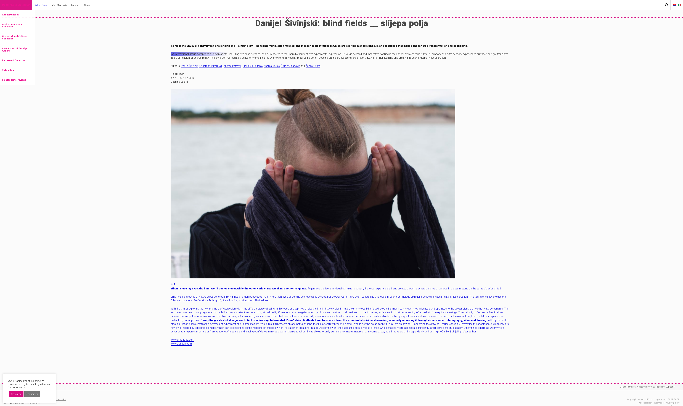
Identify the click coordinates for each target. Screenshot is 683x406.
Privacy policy (672, 402)
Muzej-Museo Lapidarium (16, 5)
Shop (87, 5)
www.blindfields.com (182, 339)
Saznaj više (32, 394)
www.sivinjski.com (181, 343)
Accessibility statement (651, 402)
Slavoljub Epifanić (253, 66)
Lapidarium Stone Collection (12, 25)
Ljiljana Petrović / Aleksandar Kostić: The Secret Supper (648, 386)
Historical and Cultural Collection (14, 37)
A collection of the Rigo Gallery (15, 49)
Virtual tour (8, 70)
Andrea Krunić (272, 66)
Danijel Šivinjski (189, 66)
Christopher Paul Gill (210, 66)
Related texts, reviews (14, 80)
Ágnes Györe (313, 66)
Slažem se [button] (16, 394)
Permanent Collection (14, 60)
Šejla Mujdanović (290, 66)
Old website (60, 399)
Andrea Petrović (232, 66)
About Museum (10, 14)
